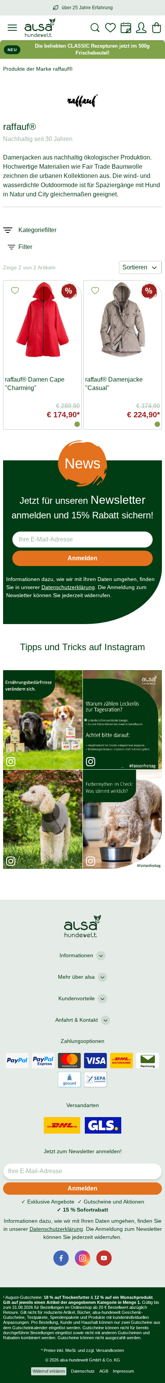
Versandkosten (110, 1350)
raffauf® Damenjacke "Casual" (114, 383)
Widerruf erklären (49, 1371)
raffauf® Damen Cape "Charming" (34, 383)
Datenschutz (83, 1371)
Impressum (123, 1371)
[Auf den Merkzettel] (15, 290)
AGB (103, 1371)
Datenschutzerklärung (68, 587)
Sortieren (134, 267)
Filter (25, 247)
